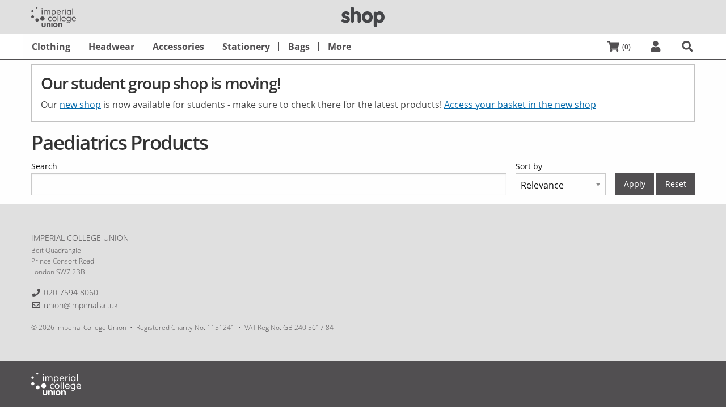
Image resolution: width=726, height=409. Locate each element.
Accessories (178, 46)
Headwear (111, 46)
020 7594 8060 (71, 292)
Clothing (51, 46)
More (339, 46)
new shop (80, 104)
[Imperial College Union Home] (53, 16)
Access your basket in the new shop (520, 104)
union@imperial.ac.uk (81, 305)
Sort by (529, 166)
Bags (299, 46)
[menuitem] (51, 46)
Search (44, 166)
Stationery (246, 46)
